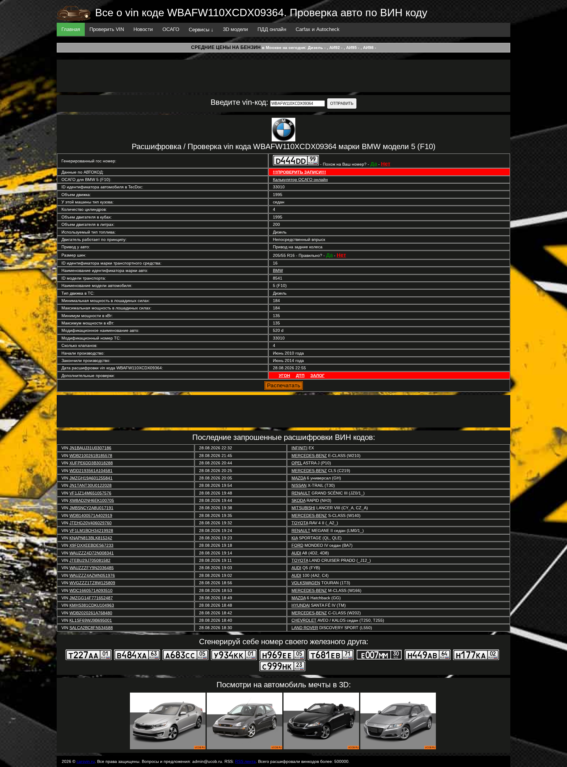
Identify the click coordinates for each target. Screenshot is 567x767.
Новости (143, 29)
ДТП (300, 375)
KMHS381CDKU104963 (91, 605)
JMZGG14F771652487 (91, 597)
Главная (70, 29)
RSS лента (245, 761)
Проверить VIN (106, 29)
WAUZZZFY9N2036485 (91, 567)
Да (373, 164)
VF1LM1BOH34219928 (91, 530)
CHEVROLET (304, 620)
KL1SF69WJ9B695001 (90, 620)
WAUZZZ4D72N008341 (91, 553)
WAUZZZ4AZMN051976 (92, 575)
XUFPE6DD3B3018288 (91, 463)
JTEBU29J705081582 (89, 560)
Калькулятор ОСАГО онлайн (300, 179)
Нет (385, 164)
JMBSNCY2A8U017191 (91, 507)
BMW (278, 270)
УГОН (284, 375)
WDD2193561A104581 (91, 470)
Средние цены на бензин (226, 47)
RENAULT (300, 493)
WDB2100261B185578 (90, 455)
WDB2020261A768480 (90, 613)
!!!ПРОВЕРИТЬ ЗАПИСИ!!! (299, 172)
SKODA (298, 500)
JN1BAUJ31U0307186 (90, 447)
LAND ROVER (304, 627)
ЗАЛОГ (317, 375)
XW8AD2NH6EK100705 (91, 500)
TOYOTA (299, 522)
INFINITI (299, 447)
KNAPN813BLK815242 (90, 538)
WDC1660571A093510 (91, 590)
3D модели (235, 29)
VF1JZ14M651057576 (90, 493)
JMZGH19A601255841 (91, 478)
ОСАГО (170, 29)
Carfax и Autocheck (318, 29)
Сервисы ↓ (201, 29)
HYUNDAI (300, 605)
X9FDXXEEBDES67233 (91, 545)
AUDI (296, 553)
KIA (294, 538)
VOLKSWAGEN (305, 582)
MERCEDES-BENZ (309, 455)
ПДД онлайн (272, 29)
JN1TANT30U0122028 (90, 485)
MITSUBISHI (303, 507)
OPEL (296, 463)
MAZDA (298, 478)
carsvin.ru (85, 761)
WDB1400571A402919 (90, 515)
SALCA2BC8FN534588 (91, 627)
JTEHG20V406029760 (90, 522)
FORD (297, 545)
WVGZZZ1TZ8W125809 (92, 582)
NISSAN (299, 485)
